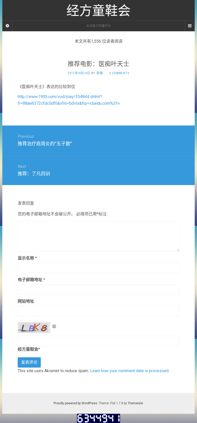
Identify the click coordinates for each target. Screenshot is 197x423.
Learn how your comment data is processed (129, 370)
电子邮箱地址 (31, 279)
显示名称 (27, 258)
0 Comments (119, 73)
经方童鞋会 (28, 349)
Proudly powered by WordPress (75, 403)
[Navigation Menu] (189, 26)
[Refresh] (54, 325)
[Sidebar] (7, 26)
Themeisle (135, 403)
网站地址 (26, 301)
